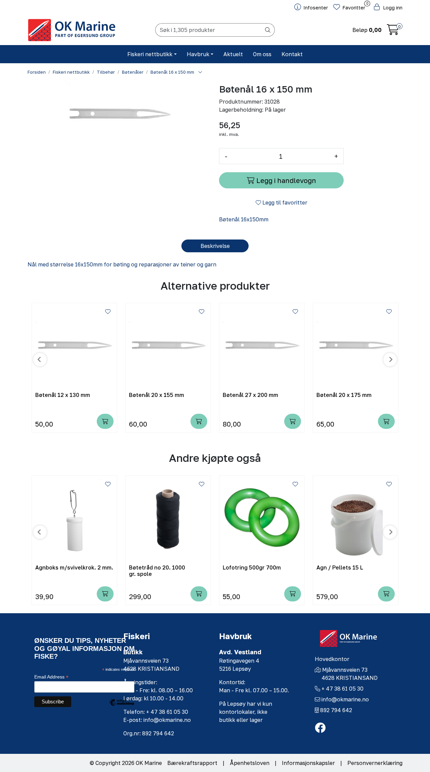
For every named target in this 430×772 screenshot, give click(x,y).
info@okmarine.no (345, 699)
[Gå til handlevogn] (393, 31)
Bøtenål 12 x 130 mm (62, 395)
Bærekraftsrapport (192, 763)
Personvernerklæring (374, 763)
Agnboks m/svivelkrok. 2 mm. (74, 567)
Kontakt (292, 54)
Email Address (51, 677)
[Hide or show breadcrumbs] (200, 72)
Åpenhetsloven (249, 763)
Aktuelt (233, 54)
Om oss (262, 54)
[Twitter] (320, 728)
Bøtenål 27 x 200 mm (250, 395)
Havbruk (198, 54)
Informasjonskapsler (308, 763)
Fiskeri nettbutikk (149, 54)
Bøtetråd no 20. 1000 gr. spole (157, 570)
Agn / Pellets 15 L (339, 567)
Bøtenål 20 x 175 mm (344, 395)
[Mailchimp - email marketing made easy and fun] (121, 707)
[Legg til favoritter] (108, 311)
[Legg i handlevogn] (105, 421)
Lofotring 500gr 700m (252, 567)
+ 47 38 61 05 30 (342, 688)
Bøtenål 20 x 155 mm (156, 395)
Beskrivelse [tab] (215, 246)
